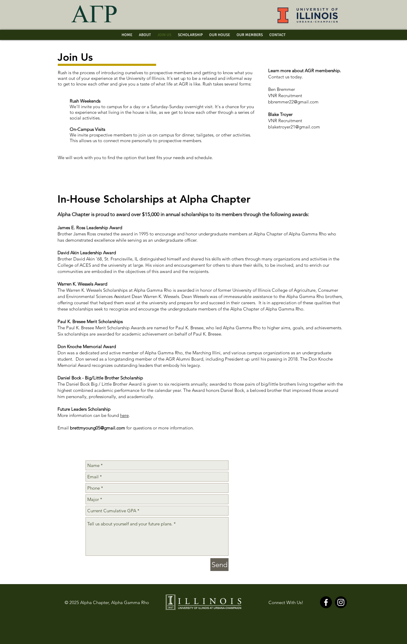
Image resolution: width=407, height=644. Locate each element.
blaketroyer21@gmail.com (294, 127)
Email (91, 428)
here (124, 415)
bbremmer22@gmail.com (293, 102)
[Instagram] (341, 602)
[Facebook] (326, 602)
